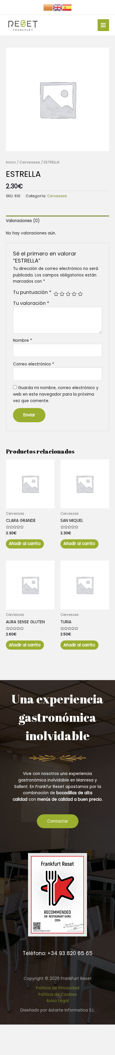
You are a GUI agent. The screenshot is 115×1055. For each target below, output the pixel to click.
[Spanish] (67, 7)
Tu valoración (31, 303)
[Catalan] (48, 7)
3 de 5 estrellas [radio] (68, 294)
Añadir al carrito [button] (25, 543)
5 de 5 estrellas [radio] (80, 294)
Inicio (11, 162)
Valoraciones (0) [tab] (23, 221)
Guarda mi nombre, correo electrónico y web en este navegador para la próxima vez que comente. (55, 394)
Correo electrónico (33, 364)
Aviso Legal (57, 1001)
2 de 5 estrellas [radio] (62, 294)
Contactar (57, 821)
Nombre (22, 340)
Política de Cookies (57, 994)
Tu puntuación (32, 292)
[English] (57, 7)
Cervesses (29, 162)
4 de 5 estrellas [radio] (74, 294)
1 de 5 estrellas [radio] (56, 294)
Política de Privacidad (57, 988)
